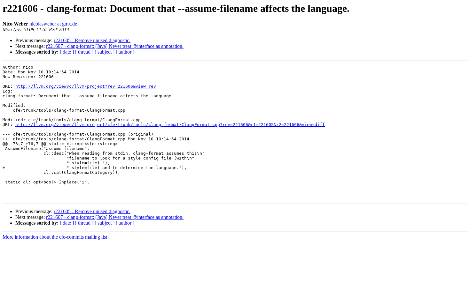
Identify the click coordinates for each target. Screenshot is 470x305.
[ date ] (67, 52)
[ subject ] (104, 52)
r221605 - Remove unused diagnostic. (92, 40)
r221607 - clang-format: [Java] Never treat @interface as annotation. (115, 46)
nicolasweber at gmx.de (53, 23)
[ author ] (125, 52)
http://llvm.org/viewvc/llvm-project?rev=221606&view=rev (85, 86)
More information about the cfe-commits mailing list (55, 237)
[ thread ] (84, 52)
